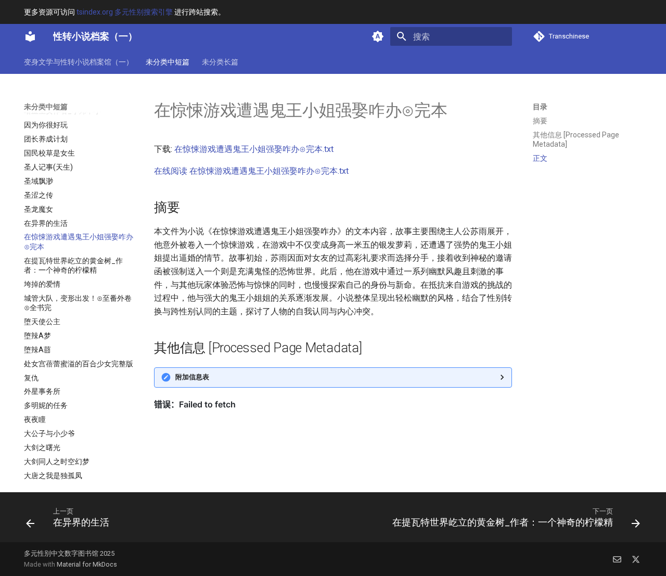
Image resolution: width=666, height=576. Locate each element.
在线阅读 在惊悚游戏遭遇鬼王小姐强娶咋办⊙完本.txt (251, 171)
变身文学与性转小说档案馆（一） (78, 62)
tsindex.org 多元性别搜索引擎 (124, 12)
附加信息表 (192, 377)
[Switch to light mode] (377, 36)
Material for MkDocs (87, 564)
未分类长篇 (220, 62)
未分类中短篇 (167, 62)
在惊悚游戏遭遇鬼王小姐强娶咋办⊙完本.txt (254, 149)
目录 (540, 107)
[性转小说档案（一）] (30, 36)
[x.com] (635, 559)
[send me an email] (617, 559)
